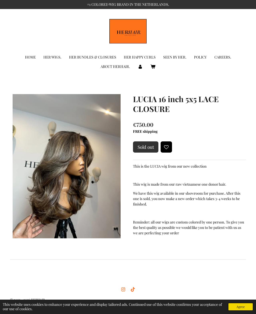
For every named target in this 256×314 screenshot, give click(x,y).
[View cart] (153, 66)
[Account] (140, 66)
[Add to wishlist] (166, 147)
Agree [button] (240, 306)
